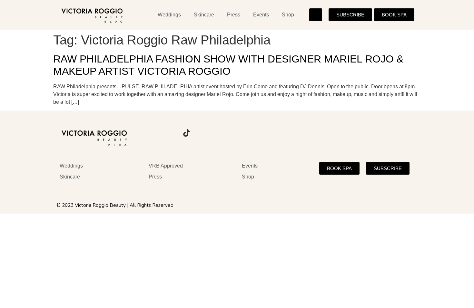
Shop (288, 14)
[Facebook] (169, 133)
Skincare (204, 14)
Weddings (169, 14)
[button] (315, 14)
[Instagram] (151, 133)
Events (261, 14)
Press (233, 14)
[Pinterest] (204, 133)
